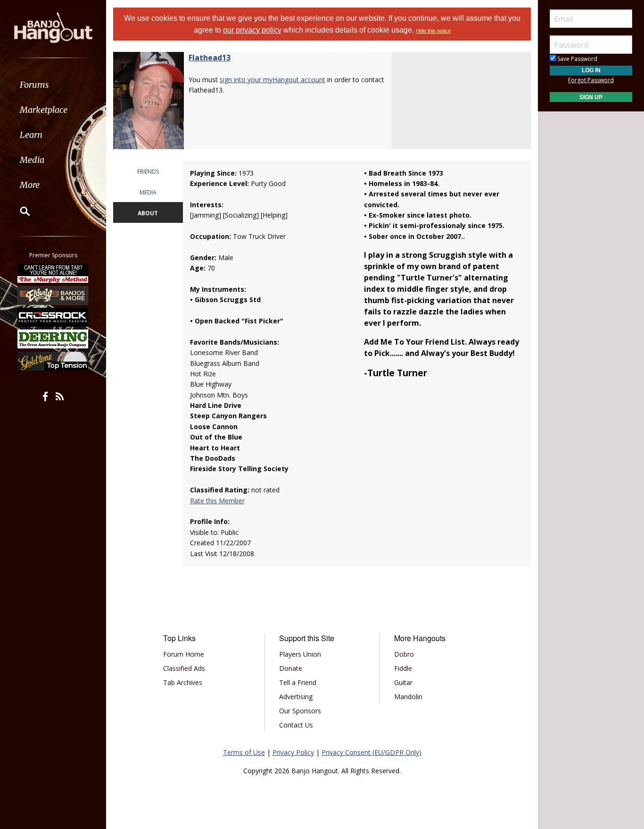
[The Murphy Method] (53, 273)
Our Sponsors (300, 710)
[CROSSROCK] (53, 317)
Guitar (403, 682)
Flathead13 (210, 57)
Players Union (300, 654)
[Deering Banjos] (53, 339)
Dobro (404, 654)
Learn (31, 134)
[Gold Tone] (53, 361)
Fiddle (403, 668)
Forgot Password (591, 80)
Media (32, 159)
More (30, 184)
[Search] (19, 211)
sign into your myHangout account (272, 79)
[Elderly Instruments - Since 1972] (53, 295)
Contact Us (296, 724)
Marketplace (43, 109)
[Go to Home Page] (53, 27)
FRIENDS (148, 172)
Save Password (576, 59)
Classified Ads (184, 668)
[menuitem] (53, 84)
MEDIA (148, 192)
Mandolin (408, 696)
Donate (290, 668)
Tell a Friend (297, 682)
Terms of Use (244, 752)
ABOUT (148, 213)
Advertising (296, 696)
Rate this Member (217, 500)
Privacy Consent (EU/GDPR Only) (371, 752)
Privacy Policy (293, 752)
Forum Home (183, 654)
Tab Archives (182, 682)
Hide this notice (433, 31)
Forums (34, 84)
